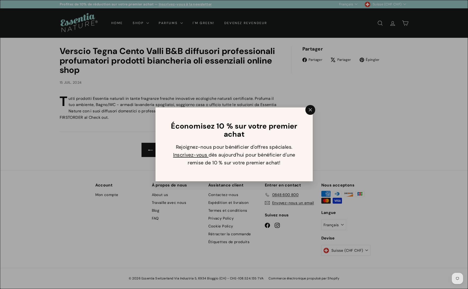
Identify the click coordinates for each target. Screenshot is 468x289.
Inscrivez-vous (190, 155)
